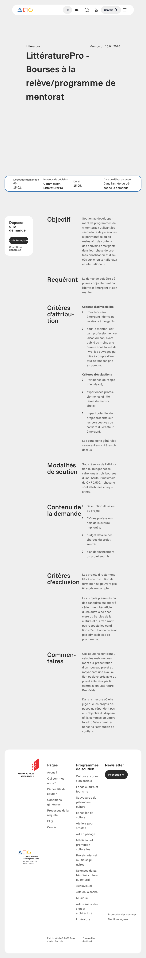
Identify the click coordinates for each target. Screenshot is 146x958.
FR (67, 10)
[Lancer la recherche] (87, 10)
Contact (108, 10)
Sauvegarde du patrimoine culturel (86, 802)
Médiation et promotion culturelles (84, 844)
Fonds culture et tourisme (87, 789)
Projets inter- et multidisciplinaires (86, 859)
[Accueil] (25, 10)
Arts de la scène (87, 892)
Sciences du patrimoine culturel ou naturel (87, 875)
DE (77, 10)
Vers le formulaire (18, 240)
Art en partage (85, 834)
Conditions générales (15, 248)
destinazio (88, 941)
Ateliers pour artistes (85, 825)
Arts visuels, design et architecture (87, 908)
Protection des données (122, 914)
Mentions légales (118, 919)
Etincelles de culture (84, 815)
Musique (82, 898)
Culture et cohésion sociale (87, 778)
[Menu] (125, 10)
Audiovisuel (84, 886)
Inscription (114, 774)
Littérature (83, 919)
